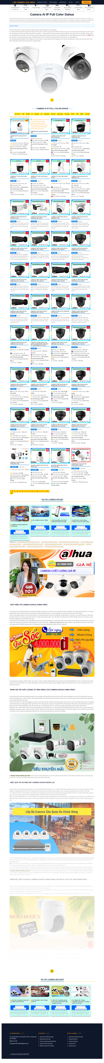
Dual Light (36, 114)
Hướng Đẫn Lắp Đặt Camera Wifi (35, 546)
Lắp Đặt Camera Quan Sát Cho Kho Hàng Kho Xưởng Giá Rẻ (60, 1001)
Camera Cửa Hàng (42, 2)
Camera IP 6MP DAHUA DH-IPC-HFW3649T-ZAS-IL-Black (59, 249)
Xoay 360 (87, 114)
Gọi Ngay (86, 2)
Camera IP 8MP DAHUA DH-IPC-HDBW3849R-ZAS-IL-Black (59, 385)
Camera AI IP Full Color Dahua (52, 108)
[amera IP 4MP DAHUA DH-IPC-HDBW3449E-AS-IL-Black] (80, 415)
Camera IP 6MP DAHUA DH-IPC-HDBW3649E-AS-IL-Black (39, 425)
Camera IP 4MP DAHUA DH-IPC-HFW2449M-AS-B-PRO (39, 217)
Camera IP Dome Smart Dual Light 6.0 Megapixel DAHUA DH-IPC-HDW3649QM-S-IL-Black (40, 344)
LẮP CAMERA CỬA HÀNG (24, 2)
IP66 (23, 114)
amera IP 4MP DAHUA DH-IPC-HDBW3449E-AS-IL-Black (79, 425)
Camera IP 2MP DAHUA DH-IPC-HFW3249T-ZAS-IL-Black (18, 312)
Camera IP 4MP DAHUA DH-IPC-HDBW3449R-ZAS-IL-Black (59, 425)
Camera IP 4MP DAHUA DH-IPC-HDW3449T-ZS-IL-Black (59, 343)
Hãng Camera (53, 2)
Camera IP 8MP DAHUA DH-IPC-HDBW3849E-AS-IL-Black (79, 385)
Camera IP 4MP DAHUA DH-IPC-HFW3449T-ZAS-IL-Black (59, 280)
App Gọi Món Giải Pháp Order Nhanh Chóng (59, 521)
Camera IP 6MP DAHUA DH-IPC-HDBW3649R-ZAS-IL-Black (18, 425)
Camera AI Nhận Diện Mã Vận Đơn (19, 525)
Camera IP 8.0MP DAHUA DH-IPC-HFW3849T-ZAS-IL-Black (19, 249)
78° (41, 114)
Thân (77, 114)
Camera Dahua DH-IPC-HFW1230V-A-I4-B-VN (28, 542)
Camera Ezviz (72, 1045)
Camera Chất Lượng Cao (46, 1043)
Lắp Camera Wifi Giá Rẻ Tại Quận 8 (53, 544)
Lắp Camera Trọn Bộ (45, 1039)
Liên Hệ (77, 2)
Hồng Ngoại (46, 114)
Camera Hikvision (73, 1041)
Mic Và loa (17, 114)
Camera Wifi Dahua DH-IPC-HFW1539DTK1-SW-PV (79, 464)
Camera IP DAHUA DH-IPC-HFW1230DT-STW (17, 463)
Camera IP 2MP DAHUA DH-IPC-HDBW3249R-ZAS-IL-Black (79, 249)
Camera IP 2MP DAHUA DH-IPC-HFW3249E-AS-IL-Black (39, 312)
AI (32, 114)
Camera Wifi (62, 2)
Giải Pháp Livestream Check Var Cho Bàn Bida (80, 521)
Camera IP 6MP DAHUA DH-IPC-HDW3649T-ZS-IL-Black (18, 343)
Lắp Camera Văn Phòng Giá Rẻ (40, 1001)
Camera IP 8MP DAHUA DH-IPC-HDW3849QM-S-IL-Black (79, 312)
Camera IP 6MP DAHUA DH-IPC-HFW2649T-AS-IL (18, 217)
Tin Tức (71, 2)
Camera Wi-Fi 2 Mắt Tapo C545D (49, 542)
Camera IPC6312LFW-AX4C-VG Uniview (33, 544)
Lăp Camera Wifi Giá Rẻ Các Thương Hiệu (74, 544)
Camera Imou (72, 1043)
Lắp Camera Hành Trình (40, 520)
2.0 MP (72, 114)
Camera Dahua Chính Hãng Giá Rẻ (19, 117)
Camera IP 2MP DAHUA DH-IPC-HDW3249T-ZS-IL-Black (18, 385)
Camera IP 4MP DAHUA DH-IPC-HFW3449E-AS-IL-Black (79, 280)
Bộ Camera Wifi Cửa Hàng (46, 1036)
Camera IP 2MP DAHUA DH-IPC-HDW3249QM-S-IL (79, 217)
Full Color (53, 114)
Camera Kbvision (73, 1039)
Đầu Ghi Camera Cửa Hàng (47, 1045)
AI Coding (67, 114)
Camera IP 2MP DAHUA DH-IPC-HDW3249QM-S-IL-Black (39, 385)
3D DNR (28, 114)
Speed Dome (60, 114)
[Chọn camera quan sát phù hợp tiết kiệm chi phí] (93, 7)
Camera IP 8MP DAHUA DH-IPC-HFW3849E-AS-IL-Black (39, 249)
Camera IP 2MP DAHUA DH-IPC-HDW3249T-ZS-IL (59, 217)
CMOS (81, 114)
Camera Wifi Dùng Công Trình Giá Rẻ (54, 546)
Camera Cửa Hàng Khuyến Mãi (48, 1041)
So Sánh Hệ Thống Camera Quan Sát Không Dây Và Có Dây (81, 1001)
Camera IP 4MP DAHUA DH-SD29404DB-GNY (78, 136)
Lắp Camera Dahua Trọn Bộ (76, 1036)
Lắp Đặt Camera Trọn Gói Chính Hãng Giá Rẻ (20, 1001)
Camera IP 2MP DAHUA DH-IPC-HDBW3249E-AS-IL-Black (18, 280)
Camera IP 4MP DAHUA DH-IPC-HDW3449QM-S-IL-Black (79, 343)
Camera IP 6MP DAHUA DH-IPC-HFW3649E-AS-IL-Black (39, 280)
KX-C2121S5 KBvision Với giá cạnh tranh (69, 542)
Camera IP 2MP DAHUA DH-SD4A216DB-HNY (58, 136)
